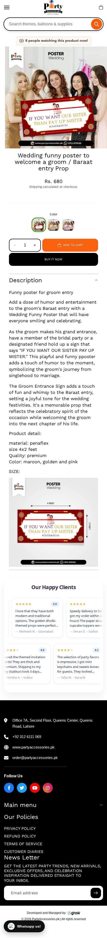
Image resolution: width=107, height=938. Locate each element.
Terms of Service (23, 844)
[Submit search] (96, 24)
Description (25, 280)
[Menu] (6, 7)
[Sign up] (96, 893)
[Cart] (101, 7)
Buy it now (53, 259)
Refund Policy (20, 836)
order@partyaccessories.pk (35, 757)
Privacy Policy (20, 828)
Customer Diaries (23, 851)
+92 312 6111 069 (26, 737)
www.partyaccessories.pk (33, 747)
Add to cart (73, 245)
